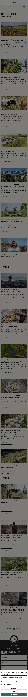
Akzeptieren (14, 694)
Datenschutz (7, 684)
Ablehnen (14, 691)
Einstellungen (14, 688)
